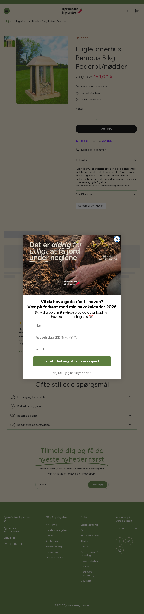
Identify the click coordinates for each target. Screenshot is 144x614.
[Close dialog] (117, 239)
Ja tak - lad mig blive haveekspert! (72, 361)
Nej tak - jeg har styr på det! (72, 373)
